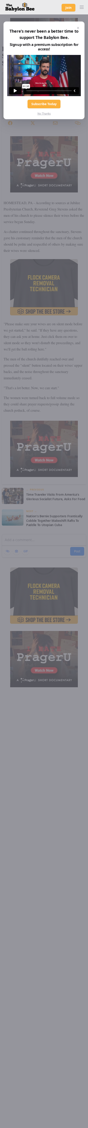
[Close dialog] (78, 28)
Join (68, 7)
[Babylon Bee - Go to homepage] (20, 7)
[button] (81, 7)
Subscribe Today (44, 104)
